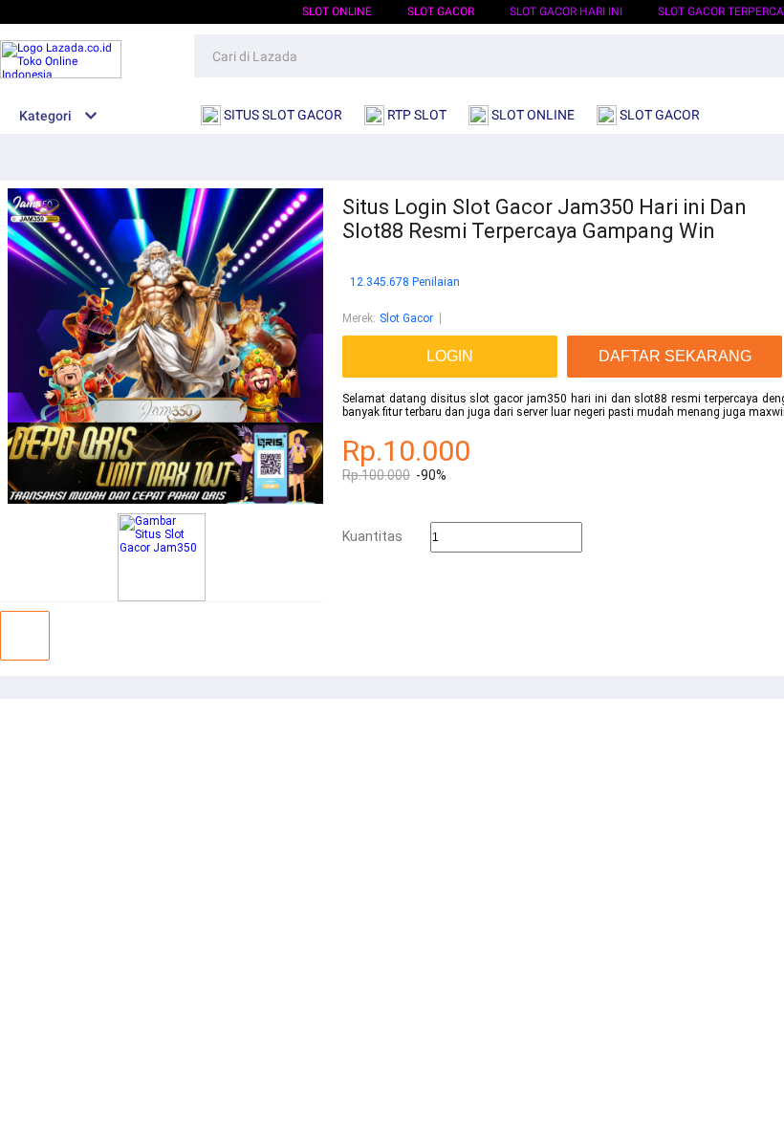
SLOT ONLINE (337, 11)
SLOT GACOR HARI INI (566, 11)
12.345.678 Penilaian (405, 282)
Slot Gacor (406, 318)
